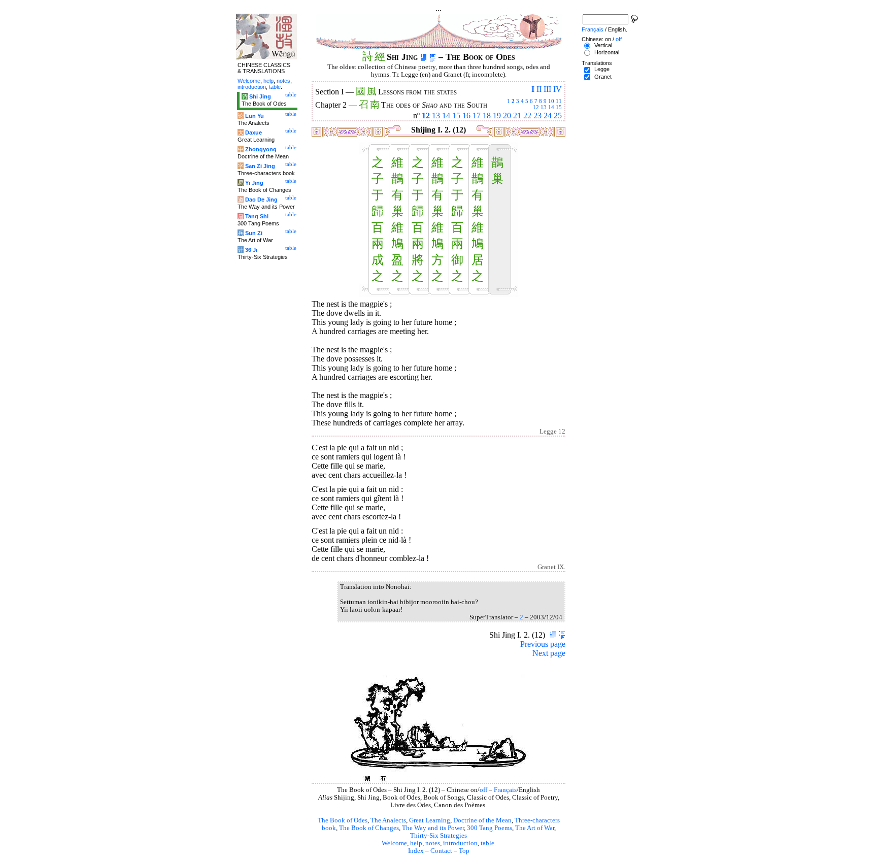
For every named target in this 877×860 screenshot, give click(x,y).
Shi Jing (260, 96)
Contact (441, 850)
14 (551, 107)
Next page (548, 653)
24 (548, 115)
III (547, 89)
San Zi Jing (260, 166)
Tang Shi (256, 216)
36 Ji (251, 250)
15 (559, 107)
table (487, 843)
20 (507, 115)
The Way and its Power (433, 828)
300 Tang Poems (489, 828)
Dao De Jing (261, 199)
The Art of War (534, 828)
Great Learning (429, 820)
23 (537, 115)
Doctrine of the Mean (482, 820)
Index (416, 850)
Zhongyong (261, 149)
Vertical (603, 45)
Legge (602, 69)
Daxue (253, 132)
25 (558, 115)
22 (527, 115)
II (539, 89)
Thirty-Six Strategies (438, 835)
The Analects (388, 820)
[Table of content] (432, 57)
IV (557, 89)
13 (544, 107)
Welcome (394, 843)
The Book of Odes (342, 820)
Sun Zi (253, 233)
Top (464, 850)
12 (536, 107)
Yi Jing (254, 183)
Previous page (542, 644)
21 (517, 115)
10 (551, 101)
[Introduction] (423, 57)
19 (497, 115)
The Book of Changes (369, 828)
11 (559, 101)
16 (466, 115)
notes (432, 843)
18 (487, 115)
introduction (460, 843)
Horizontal (606, 52)
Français (505, 789)
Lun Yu (254, 116)
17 (477, 115)
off (483, 789)
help (416, 843)
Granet (603, 77)
